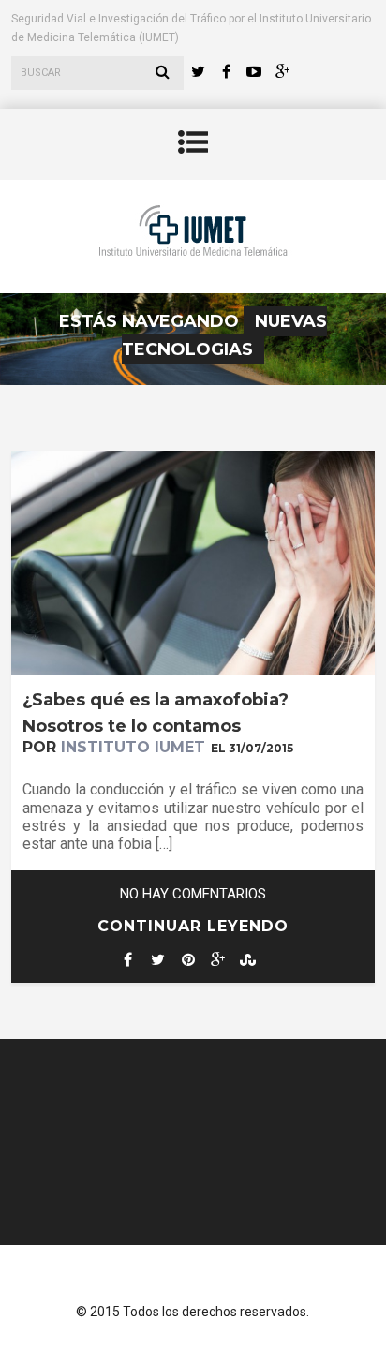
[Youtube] (254, 72)
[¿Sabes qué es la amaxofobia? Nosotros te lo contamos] (192, 670)
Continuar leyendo (193, 926)
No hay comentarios (193, 893)
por (113, 747)
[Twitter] (198, 72)
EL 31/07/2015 (252, 748)
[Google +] (282, 72)
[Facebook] (226, 72)
